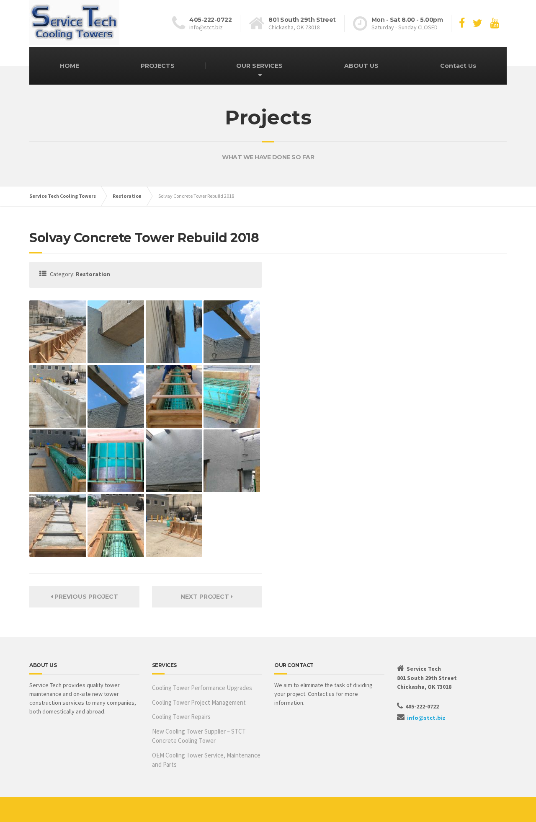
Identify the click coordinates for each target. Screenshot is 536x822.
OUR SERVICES (259, 66)
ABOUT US (361, 66)
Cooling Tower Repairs (181, 717)
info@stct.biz (426, 717)
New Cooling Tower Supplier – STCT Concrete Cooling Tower (199, 736)
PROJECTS (158, 66)
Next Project (205, 596)
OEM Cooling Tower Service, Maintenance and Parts (206, 760)
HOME (69, 66)
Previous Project (85, 596)
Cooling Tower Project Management (199, 702)
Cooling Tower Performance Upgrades (202, 688)
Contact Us (458, 66)
